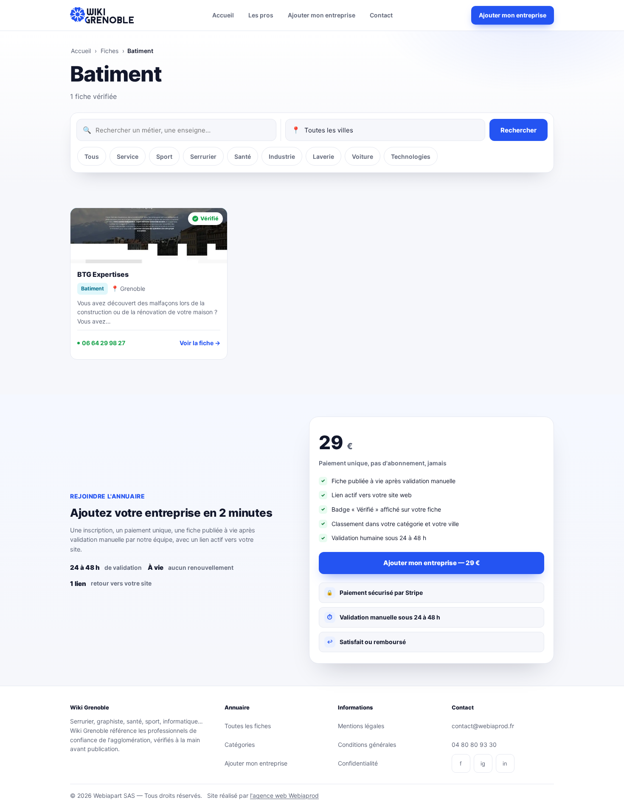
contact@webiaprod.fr (483, 725)
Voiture (362, 156)
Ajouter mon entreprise (321, 15)
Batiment (92, 288)
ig (483, 763)
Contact (381, 15)
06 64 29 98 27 (103, 342)
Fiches (109, 50)
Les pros (260, 15)
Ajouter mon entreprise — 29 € (431, 563)
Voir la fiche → (200, 342)
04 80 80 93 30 (474, 744)
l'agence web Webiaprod (284, 795)
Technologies (410, 156)
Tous (91, 156)
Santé (242, 156)
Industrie (282, 156)
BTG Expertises (103, 274)
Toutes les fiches (248, 725)
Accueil (223, 15)
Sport (164, 156)
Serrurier (203, 156)
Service (127, 156)
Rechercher (518, 130)
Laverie (323, 156)
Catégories (240, 744)
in (505, 763)
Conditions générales (367, 744)
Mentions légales (361, 725)
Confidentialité (358, 763)
